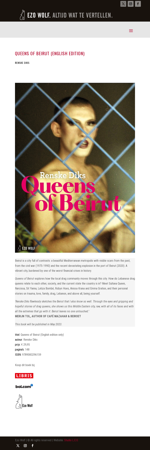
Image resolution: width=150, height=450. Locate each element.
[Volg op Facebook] (138, 4)
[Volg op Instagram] (131, 4)
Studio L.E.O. (71, 440)
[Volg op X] (123, 4)
